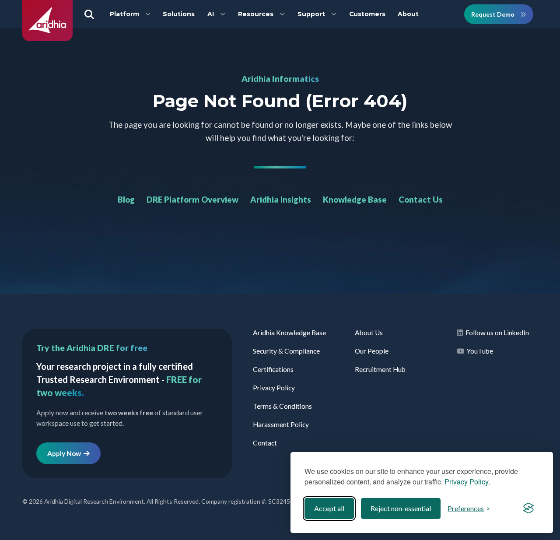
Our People (371, 351)
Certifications (273, 369)
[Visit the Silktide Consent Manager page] (528, 508)
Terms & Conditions (282, 406)
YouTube (478, 351)
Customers (367, 14)
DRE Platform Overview (192, 199)
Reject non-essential (401, 508)
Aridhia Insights (280, 199)
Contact (265, 443)
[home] (47, 38)
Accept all (329, 508)
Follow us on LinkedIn (496, 333)
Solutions (179, 14)
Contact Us (421, 199)
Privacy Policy (274, 388)
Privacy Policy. (467, 482)
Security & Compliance (286, 351)
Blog (126, 199)
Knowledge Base (355, 199)
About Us (369, 333)
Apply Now (65, 453)
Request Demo (493, 14)
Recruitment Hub (380, 369)
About (408, 14)
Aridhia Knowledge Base (289, 333)
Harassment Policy (281, 424)
